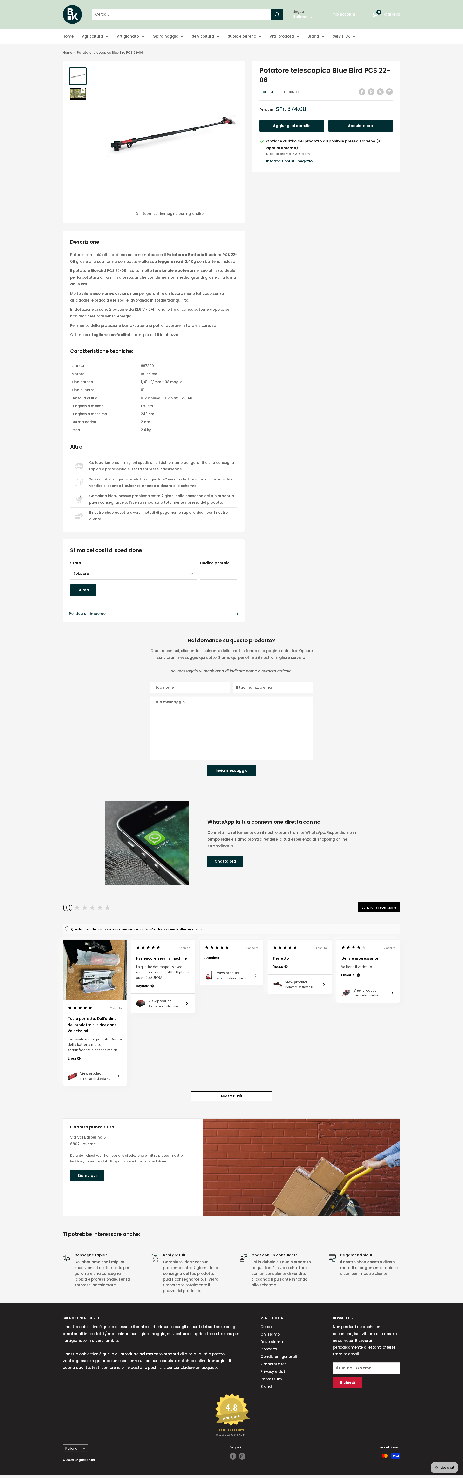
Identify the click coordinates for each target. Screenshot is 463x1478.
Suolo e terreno (242, 36)
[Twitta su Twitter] (380, 91)
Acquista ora (360, 125)
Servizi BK (341, 36)
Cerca (266, 1326)
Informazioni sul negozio (289, 161)
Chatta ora (225, 861)
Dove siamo (271, 1341)
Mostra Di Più (231, 1096)
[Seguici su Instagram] (242, 1456)
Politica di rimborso (87, 613)
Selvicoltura (203, 36)
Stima (83, 590)
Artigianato (128, 36)
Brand (313, 36)
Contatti (268, 1349)
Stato (75, 563)
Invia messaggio (232, 770)
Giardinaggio (165, 36)
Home (68, 36)
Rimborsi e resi (274, 1364)
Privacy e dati (273, 1371)
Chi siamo (270, 1334)
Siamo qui (87, 1175)
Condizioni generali (278, 1356)
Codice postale (215, 563)
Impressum (271, 1379)
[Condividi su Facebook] (362, 91)
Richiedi (347, 1382)
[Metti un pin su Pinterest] (371, 91)
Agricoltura (92, 36)
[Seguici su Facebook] (233, 1456)
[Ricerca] (277, 14)
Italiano (71, 1448)
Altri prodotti (282, 36)
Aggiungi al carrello (292, 125)
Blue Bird (266, 92)
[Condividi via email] (389, 91)
